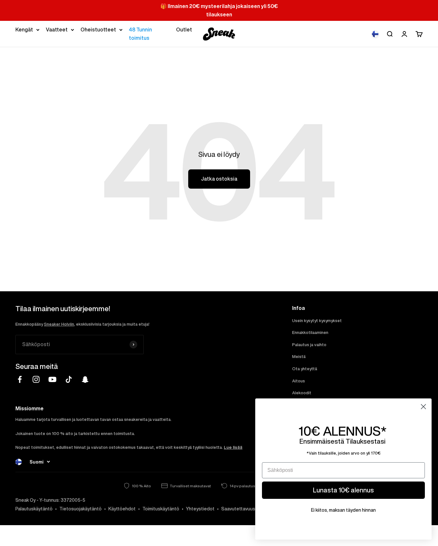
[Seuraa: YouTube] (52, 379)
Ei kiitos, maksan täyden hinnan (343, 510)
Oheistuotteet (98, 29)
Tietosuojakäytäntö (80, 509)
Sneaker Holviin (59, 324)
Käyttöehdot (122, 509)
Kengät (24, 29)
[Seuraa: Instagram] (36, 379)
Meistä (299, 356)
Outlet (184, 29)
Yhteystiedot (200, 509)
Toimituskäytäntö (160, 509)
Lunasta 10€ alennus (343, 490)
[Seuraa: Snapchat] (85, 379)
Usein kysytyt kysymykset (317, 321)
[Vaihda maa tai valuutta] (375, 34)
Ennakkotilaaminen (310, 332)
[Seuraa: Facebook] (19, 379)
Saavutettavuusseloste (246, 509)
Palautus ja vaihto (309, 345)
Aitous (298, 381)
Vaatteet (57, 29)
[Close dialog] (423, 406)
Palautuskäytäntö (34, 509)
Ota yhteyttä (304, 369)
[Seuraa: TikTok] (68, 379)
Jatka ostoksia (219, 178)
